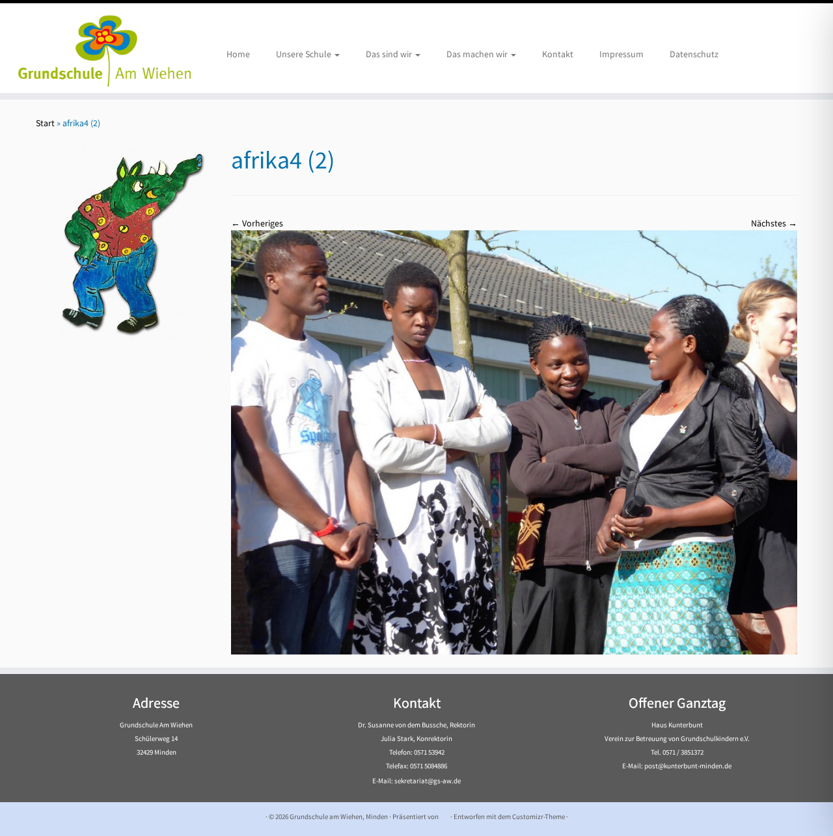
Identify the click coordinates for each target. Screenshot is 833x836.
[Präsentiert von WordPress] (444, 813)
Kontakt (557, 54)
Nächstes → (774, 223)
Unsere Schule (304, 54)
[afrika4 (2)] (514, 442)
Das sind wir (390, 54)
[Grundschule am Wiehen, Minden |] (96, 48)
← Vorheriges (257, 223)
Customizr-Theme (538, 816)
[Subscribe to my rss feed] (44, 817)
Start (45, 123)
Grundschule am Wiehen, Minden (339, 816)
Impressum (621, 54)
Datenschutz (694, 54)
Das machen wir (478, 54)
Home (238, 54)
